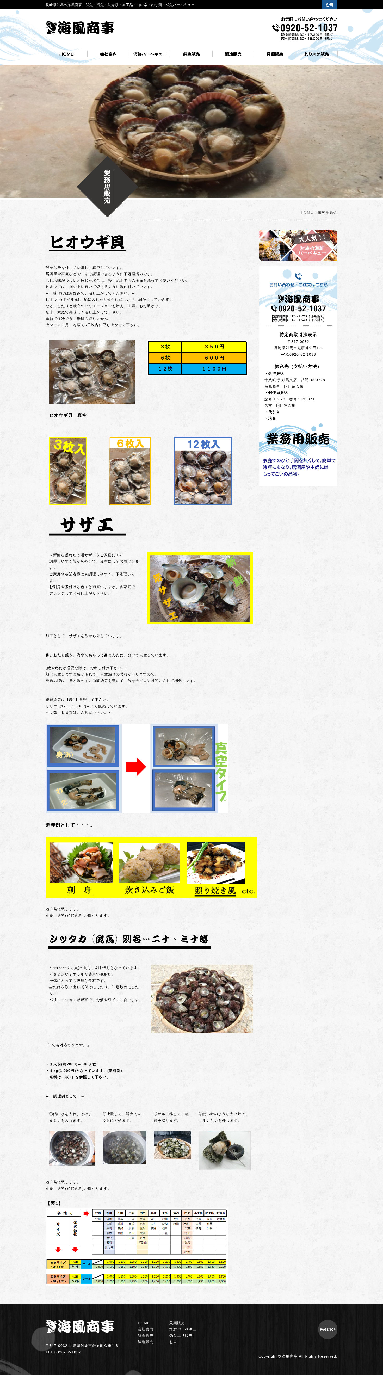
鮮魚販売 (145, 1336)
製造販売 (145, 1342)
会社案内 (145, 1329)
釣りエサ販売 (181, 1336)
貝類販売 (177, 1323)
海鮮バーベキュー (185, 1329)
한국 (330, 5)
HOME (307, 212)
